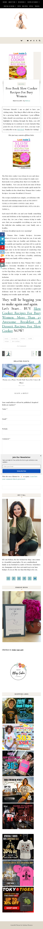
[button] (21, 457)
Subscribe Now (21, 471)
